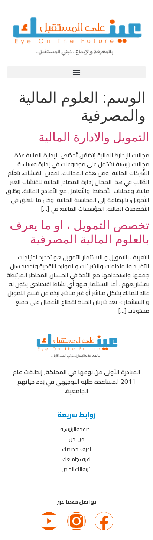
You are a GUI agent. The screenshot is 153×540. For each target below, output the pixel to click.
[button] (76, 72)
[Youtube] (49, 521)
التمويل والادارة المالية (94, 137)
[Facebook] (104, 521)
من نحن (77, 439)
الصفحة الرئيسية (76, 429)
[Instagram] (76, 521)
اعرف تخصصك (76, 449)
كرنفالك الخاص (76, 469)
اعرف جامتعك (76, 459)
